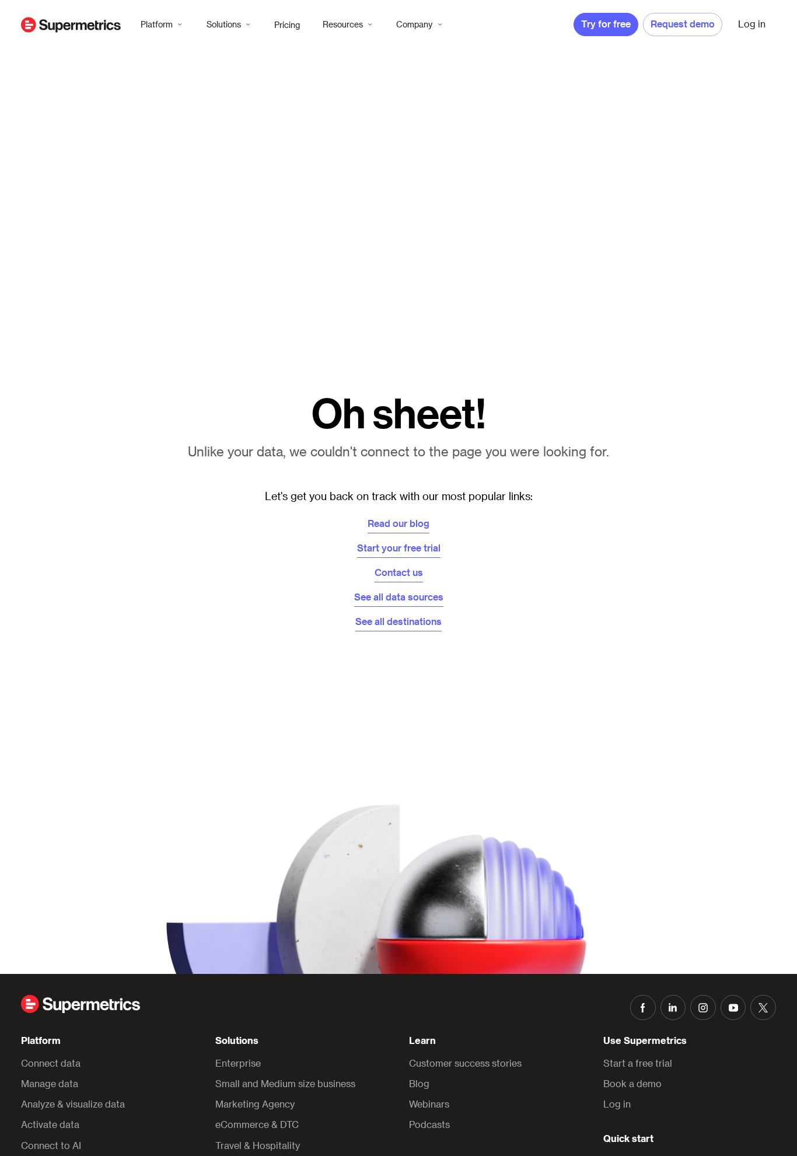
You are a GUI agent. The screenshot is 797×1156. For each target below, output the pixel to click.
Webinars (429, 1103)
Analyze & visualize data (73, 1103)
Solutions (224, 24)
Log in (617, 1103)
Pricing (287, 25)
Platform (157, 24)
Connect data (51, 1062)
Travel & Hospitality (257, 1145)
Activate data (50, 1124)
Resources (343, 24)
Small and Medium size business (285, 1083)
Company (414, 24)
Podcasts (429, 1124)
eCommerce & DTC (257, 1124)
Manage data (49, 1083)
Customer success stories (465, 1062)
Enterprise (238, 1062)
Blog (419, 1083)
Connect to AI (51, 1145)
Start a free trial (637, 1062)
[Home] (71, 25)
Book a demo (632, 1083)
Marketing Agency (255, 1103)
